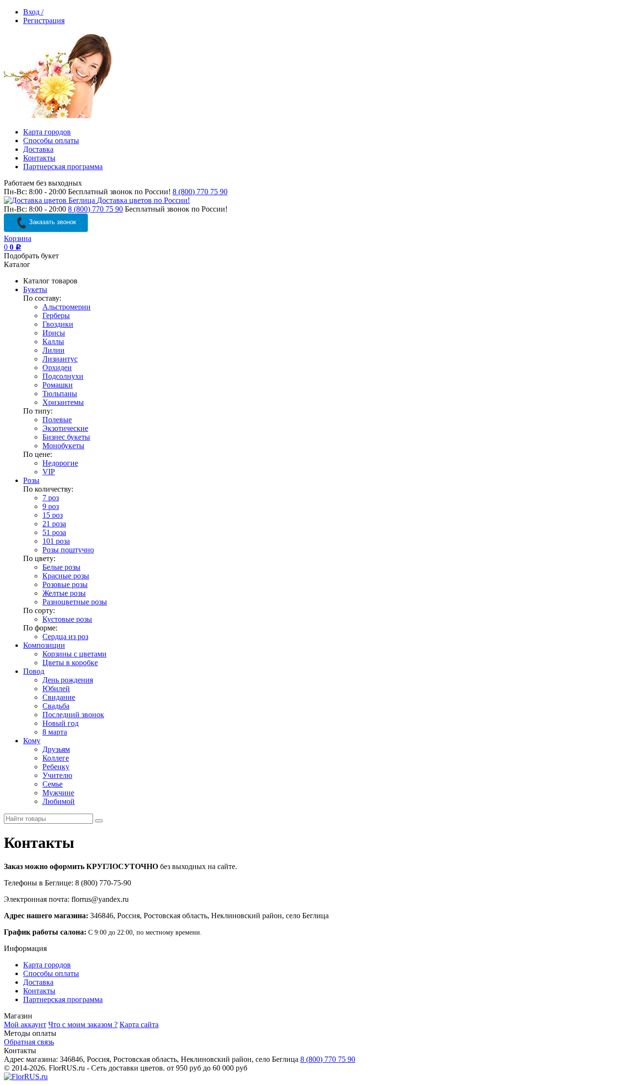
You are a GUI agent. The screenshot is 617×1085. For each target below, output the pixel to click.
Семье (52, 784)
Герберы (56, 315)
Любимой (58, 801)
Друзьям (56, 749)
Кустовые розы (67, 619)
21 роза (54, 524)
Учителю (57, 775)
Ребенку (55, 767)
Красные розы (65, 576)
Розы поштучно (68, 550)
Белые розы (61, 567)
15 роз (52, 515)
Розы (31, 480)
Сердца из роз (65, 636)
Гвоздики (57, 324)
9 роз (50, 506)
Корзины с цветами (74, 654)
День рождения (67, 680)
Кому (31, 741)
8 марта (54, 732)
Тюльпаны (59, 393)
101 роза (56, 541)
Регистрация (44, 20)
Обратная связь (29, 1042)
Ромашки (57, 385)
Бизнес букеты (66, 437)
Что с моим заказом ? (83, 1024)
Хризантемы (63, 402)
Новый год (60, 723)
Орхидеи (57, 367)
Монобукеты (63, 446)
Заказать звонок (51, 222)
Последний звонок (73, 714)
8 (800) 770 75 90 (200, 192)
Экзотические (65, 428)
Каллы (53, 341)
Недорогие (60, 463)
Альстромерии (66, 307)
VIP (48, 472)
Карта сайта (139, 1024)
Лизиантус (60, 359)
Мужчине (58, 793)
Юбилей (56, 688)
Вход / (33, 12)
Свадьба (55, 706)
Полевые (57, 419)
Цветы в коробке (70, 662)
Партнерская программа (63, 166)
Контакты (39, 158)
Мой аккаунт (25, 1024)
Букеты (35, 289)
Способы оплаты (51, 140)
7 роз (50, 498)
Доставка (38, 149)
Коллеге (55, 758)
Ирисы (53, 333)
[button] (504, 1073)
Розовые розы (65, 584)
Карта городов (47, 132)
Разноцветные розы (74, 602)
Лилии (53, 350)
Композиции (44, 645)
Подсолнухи (62, 376)
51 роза (54, 532)
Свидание (58, 697)
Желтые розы (64, 593)
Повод (33, 671)
